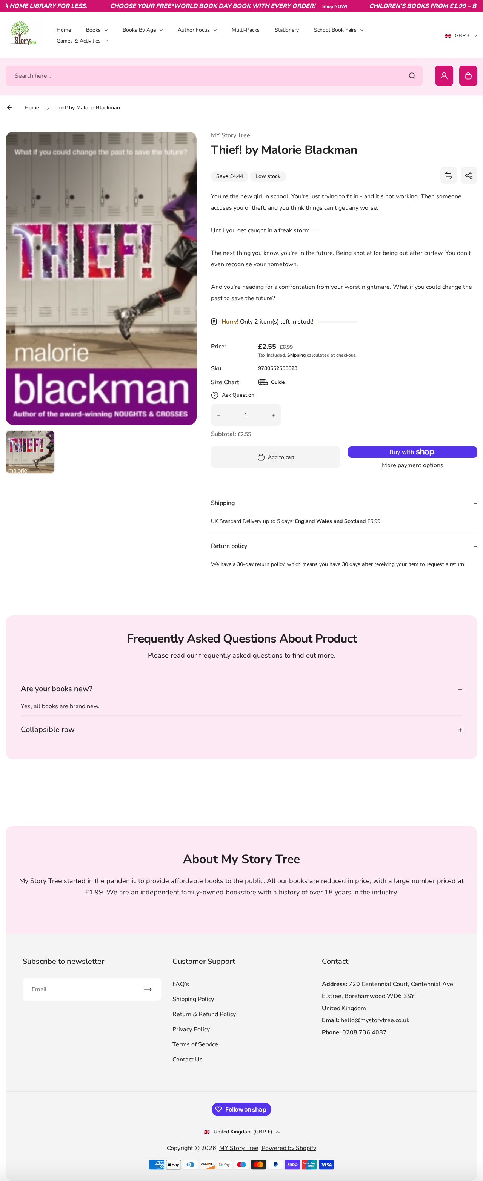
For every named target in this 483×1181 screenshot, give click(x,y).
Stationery (287, 30)
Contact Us (187, 1059)
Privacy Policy (191, 1029)
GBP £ (461, 38)
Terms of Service (195, 1044)
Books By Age (139, 30)
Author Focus (194, 30)
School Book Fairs (335, 30)
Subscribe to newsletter (63, 961)
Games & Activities (79, 40)
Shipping (296, 355)
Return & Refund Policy (204, 1014)
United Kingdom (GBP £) (243, 1131)
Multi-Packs (246, 30)
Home (64, 30)
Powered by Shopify (288, 1148)
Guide (271, 384)
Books (93, 30)
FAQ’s (180, 984)
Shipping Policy (193, 999)
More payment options (412, 465)
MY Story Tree (238, 1148)
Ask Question (238, 395)
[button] (30, 454)
